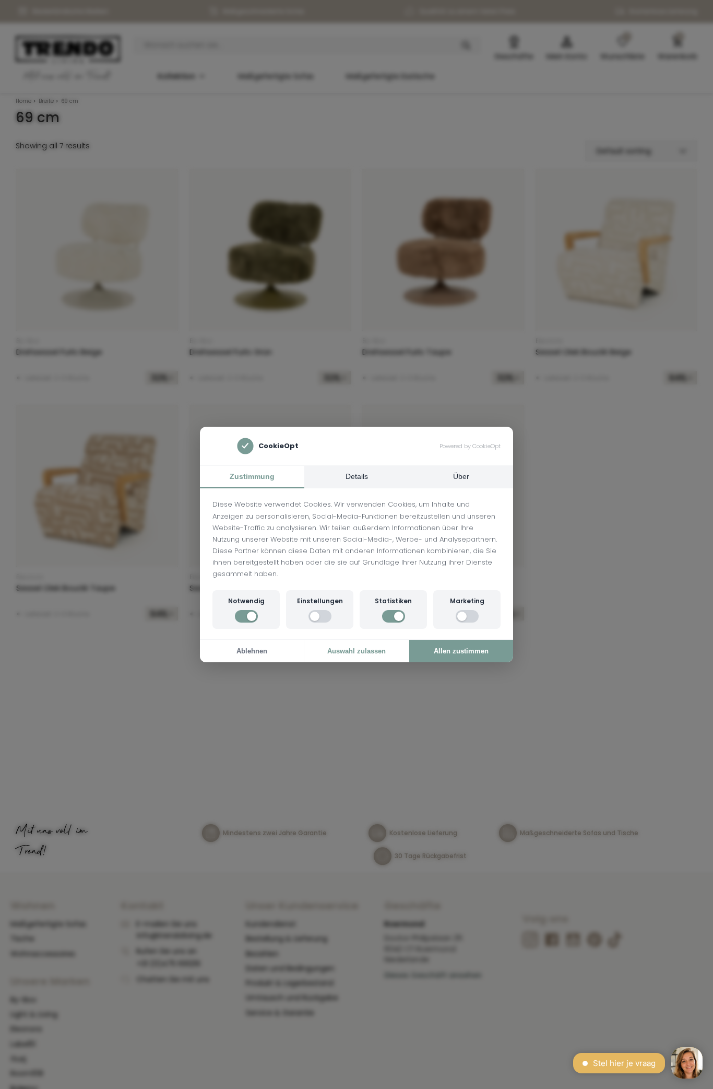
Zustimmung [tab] (252, 476)
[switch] (246, 616)
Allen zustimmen (461, 651)
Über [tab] (461, 476)
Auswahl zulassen (356, 651)
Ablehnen (251, 651)
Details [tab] (357, 476)
